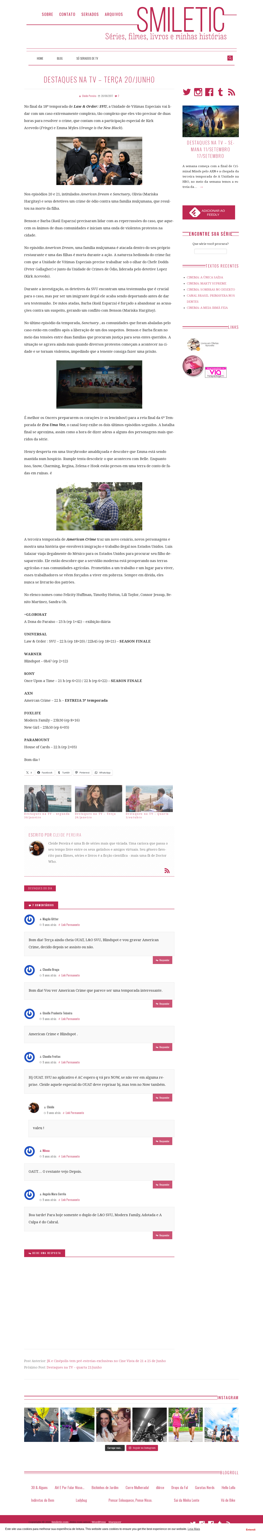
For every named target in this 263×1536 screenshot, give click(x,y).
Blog (60, 58)
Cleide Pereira (67, 835)
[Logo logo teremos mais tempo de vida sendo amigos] (113, 1425)
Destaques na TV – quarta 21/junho (74, 1367)
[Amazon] (202, 352)
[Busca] (230, 58)
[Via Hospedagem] (216, 376)
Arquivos (114, 14)
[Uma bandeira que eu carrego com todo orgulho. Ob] (77, 1425)
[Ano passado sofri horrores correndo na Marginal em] (221, 1425)
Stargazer (115, 1522)
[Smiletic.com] (131, 29)
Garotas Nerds (205, 1487)
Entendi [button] (250, 1529)
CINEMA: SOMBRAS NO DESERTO (211, 289)
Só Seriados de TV (87, 58)
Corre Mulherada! (137, 1487)
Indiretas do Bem (42, 1500)
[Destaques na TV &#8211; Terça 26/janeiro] (98, 798)
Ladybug (81, 1500)
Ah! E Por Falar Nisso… (69, 1487)
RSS (232, 94)
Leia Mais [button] (194, 1528)
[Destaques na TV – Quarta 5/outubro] (149, 798)
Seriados (90, 14)
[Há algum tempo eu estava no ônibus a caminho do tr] (41, 1425)
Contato (67, 14)
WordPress (99, 1522)
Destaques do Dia (40, 888)
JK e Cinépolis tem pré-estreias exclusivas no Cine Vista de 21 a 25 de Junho (106, 1361)
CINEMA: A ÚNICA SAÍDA (205, 277)
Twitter (187, 94)
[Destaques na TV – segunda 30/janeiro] (47, 798)
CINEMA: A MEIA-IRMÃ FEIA (207, 307)
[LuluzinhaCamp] (193, 376)
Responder (164, 960)
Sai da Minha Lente (186, 1500)
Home (40, 58)
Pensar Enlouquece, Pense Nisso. (130, 1500)
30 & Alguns (39, 1487)
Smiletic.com (60, 1522)
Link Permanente (70, 925)
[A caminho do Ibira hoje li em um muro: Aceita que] (186, 1425)
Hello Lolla (228, 1487)
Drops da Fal (179, 1487)
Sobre (47, 14)
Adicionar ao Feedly (213, 212)
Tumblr (220, 94)
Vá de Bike (228, 1500)
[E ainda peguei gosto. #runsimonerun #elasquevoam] (149, 1425)
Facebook (209, 94)
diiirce (160, 1487)
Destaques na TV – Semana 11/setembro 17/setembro (210, 149)
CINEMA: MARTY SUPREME (206, 283)
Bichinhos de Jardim (105, 1487)
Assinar (167, 870)
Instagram (198, 94)
